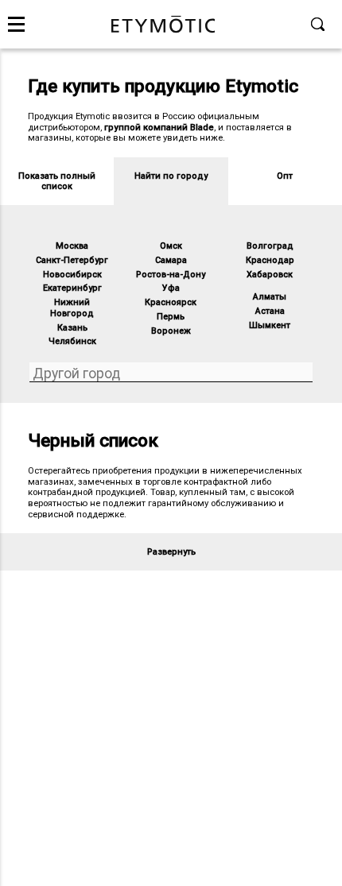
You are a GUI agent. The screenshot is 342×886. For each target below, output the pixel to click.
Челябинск (72, 341)
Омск (171, 246)
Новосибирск (72, 274)
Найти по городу (171, 176)
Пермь (171, 316)
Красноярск (170, 302)
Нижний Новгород (72, 308)
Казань (72, 328)
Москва (72, 246)
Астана (270, 311)
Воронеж (171, 331)
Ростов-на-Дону (170, 274)
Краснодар (270, 260)
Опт (285, 176)
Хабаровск (270, 274)
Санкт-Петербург (72, 260)
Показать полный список (56, 181)
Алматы (269, 297)
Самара (171, 260)
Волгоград (270, 246)
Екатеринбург (72, 288)
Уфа (171, 288)
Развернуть (171, 552)
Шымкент (269, 325)
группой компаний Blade (159, 127)
